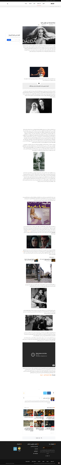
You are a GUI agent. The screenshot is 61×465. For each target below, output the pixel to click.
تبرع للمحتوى (47, 0)
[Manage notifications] (59, 463)
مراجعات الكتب (52, 415)
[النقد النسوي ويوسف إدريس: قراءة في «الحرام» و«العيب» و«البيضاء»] (53, 260)
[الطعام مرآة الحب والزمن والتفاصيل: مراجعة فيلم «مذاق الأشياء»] (39, 423)
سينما (32, 415)
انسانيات (30, 3)
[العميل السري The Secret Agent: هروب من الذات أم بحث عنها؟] (36, 260)
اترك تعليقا (38, 438)
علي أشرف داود (35, 453)
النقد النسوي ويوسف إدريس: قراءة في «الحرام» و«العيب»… (45, 260)
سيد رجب (36, 448)
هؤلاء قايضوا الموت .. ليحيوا (45, 375)
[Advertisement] (39, 14)
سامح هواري (36, 451)
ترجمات (26, 3)
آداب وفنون (39, 3)
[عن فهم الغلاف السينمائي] (28, 412)
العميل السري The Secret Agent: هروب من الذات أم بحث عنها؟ (29, 260)
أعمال (34, 3)
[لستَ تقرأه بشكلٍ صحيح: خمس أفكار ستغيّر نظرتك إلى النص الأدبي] (49, 423)
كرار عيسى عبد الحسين (34, 446)
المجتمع (39, 461)
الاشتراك (9, 39)
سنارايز (35, 463)
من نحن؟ (54, 0)
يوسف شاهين (29, 231)
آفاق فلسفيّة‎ (28, 461)
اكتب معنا (51, 0)
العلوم (44, 3)
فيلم (23, 251)
